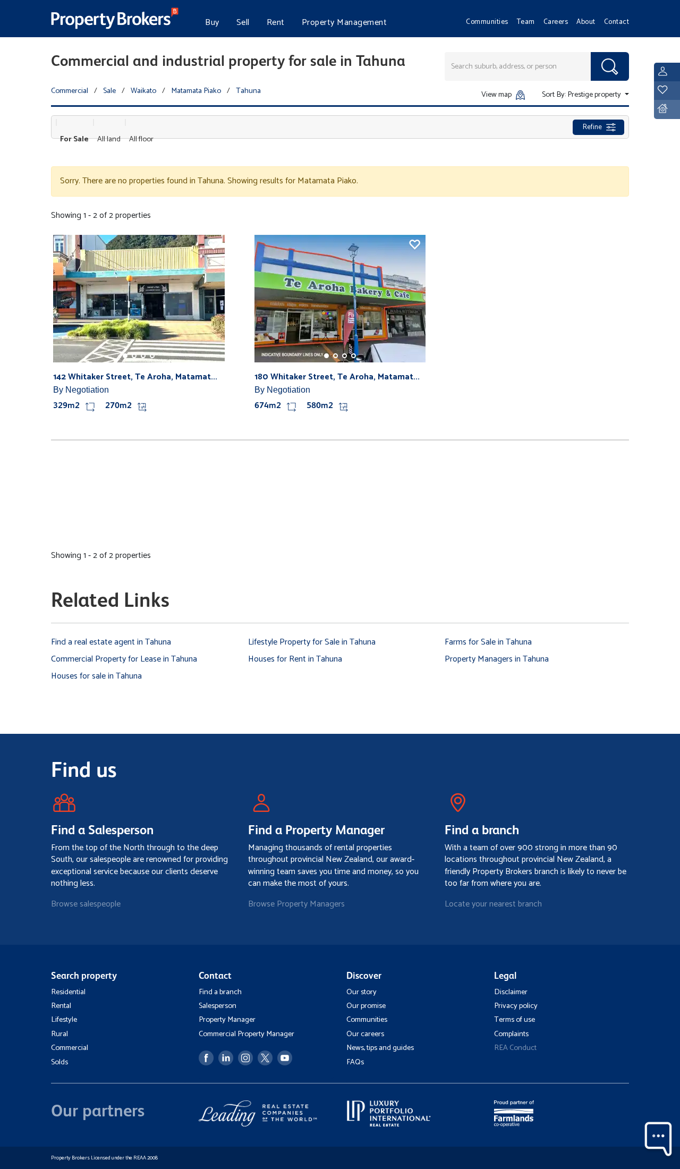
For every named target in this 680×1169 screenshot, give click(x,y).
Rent (276, 22)
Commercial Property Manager (246, 1034)
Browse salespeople (86, 904)
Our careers (365, 1034)
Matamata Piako (196, 90)
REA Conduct (515, 1047)
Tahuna (248, 90)
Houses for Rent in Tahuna (295, 659)
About (586, 22)
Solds (59, 1062)
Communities (487, 22)
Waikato (143, 90)
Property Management (344, 22)
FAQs (355, 1062)
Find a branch (220, 992)
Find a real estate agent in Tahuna (111, 642)
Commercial (69, 90)
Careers (555, 22)
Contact (617, 22)
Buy (212, 22)
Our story (361, 992)
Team (526, 22)
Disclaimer (511, 992)
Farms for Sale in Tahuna (488, 642)
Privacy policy (516, 1005)
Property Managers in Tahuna (497, 659)
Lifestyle (64, 1019)
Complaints (511, 1034)
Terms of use (514, 1019)
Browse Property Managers (296, 904)
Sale (109, 90)
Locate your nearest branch (493, 904)
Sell (243, 22)
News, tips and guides (380, 1047)
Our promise (366, 1005)
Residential (68, 992)
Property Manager (227, 1019)
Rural (59, 1034)
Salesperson (217, 1005)
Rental (61, 1005)
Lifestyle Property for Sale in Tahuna (312, 642)
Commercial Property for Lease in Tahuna (124, 659)
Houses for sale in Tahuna (96, 676)
